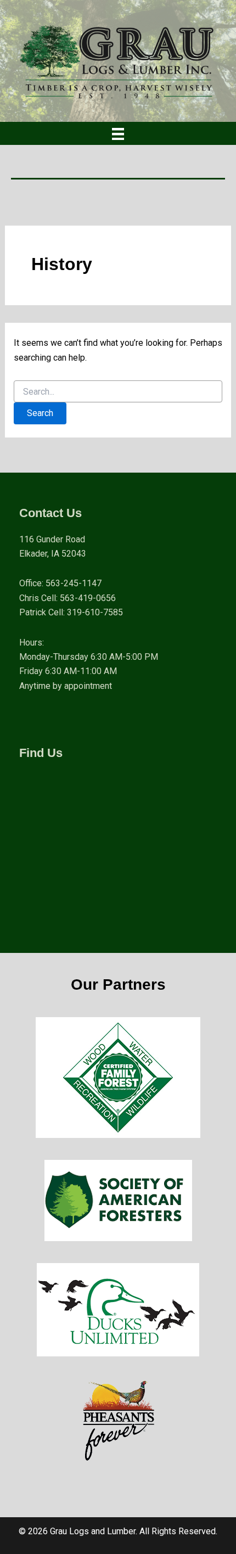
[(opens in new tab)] (118, 1076)
